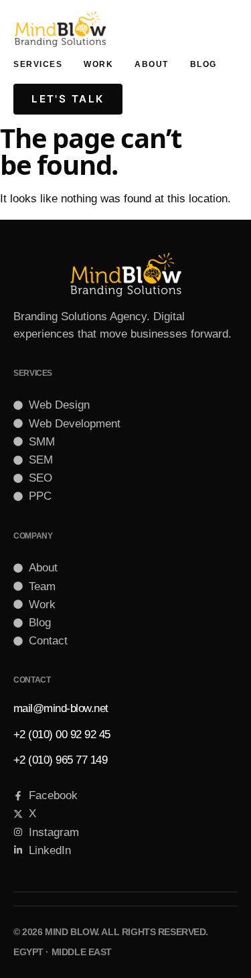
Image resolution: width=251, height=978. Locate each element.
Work (98, 64)
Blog (203, 64)
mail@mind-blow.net (60, 708)
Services (37, 64)
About (152, 64)
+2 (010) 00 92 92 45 (61, 734)
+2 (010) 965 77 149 (60, 760)
